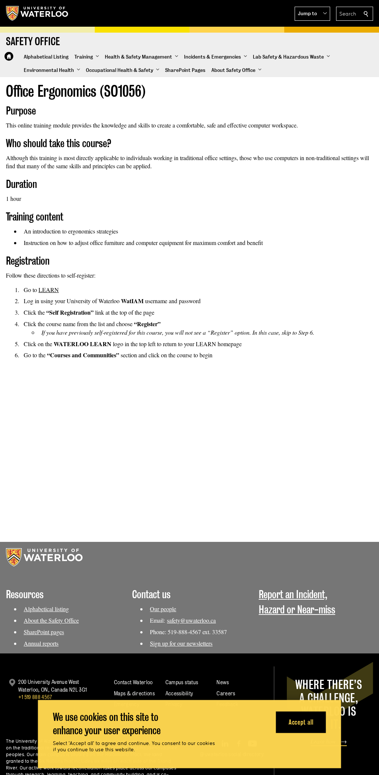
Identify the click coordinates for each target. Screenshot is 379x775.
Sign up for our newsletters (181, 643)
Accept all (301, 722)
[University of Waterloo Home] (37, 13)
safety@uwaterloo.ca (191, 620)
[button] (312, 13)
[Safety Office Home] (8, 56)
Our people (163, 609)
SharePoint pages (44, 632)
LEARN (48, 290)
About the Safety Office (51, 620)
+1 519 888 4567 (35, 697)
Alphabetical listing (46, 609)
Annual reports (41, 643)
